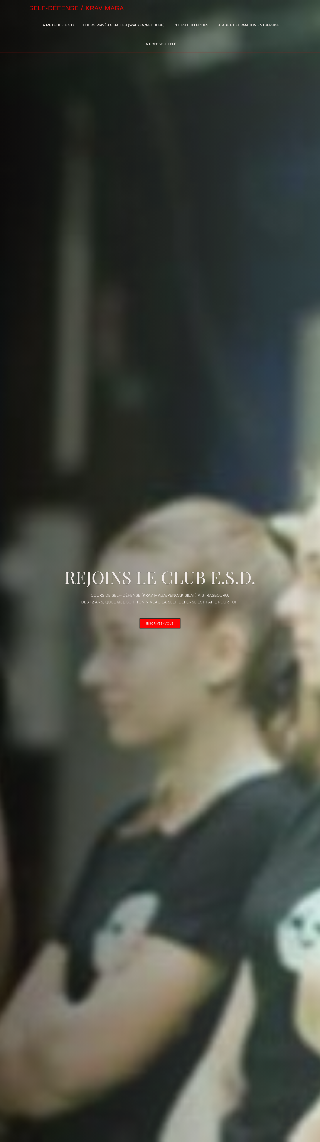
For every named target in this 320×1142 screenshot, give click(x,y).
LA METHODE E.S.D (57, 25)
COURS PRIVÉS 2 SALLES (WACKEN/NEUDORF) (124, 25)
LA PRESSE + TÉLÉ (160, 44)
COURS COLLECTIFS (191, 25)
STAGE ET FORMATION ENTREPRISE (249, 25)
